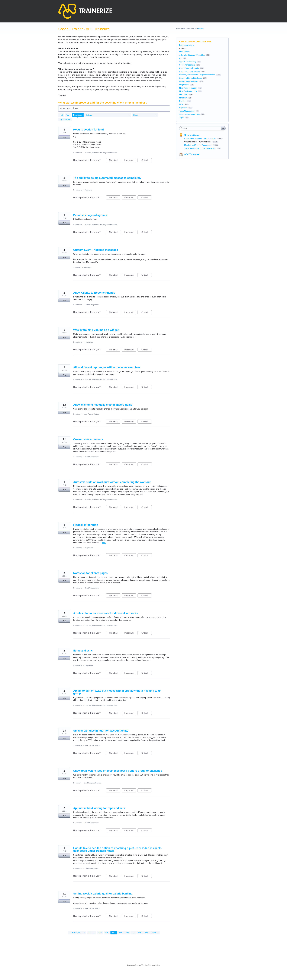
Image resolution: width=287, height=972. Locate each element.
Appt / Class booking (187, 62)
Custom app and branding (189, 71)
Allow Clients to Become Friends (94, 292)
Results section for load (88, 129)
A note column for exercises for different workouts (105, 613)
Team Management (187, 111)
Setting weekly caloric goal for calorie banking (102, 893)
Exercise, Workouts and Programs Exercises (101, 153)
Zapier (181, 118)
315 (139, 932)
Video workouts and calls (189, 114)
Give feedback (191, 135)
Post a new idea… (186, 45)
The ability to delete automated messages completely (107, 177)
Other (181, 104)
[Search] (223, 128)
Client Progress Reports (92, 783)
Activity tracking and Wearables (192, 55)
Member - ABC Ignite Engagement (198, 145)
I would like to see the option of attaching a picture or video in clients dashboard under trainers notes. (117, 849)
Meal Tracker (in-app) (92, 414)
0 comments (77, 153)
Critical (146, 160)
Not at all (114, 160)
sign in (201, 28)
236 (107, 932)
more (104, 543)
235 (100, 932)
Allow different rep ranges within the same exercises (106, 367)
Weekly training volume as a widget (96, 329)
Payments (183, 108)
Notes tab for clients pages (90, 573)
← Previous (75, 932)
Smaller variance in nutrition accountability (100, 730)
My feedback (65, 120)
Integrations (89, 342)
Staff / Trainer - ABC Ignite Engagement (200, 148)
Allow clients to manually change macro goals (102, 404)
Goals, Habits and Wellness (190, 78)
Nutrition (182, 101)
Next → (155, 932)
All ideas (183, 48)
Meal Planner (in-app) (188, 88)
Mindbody (183, 98)
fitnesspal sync (83, 650)
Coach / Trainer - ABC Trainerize (198, 142)
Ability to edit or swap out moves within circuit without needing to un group (117, 692)
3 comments (77, 745)
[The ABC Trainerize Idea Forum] (85, 11)
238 (120, 932)
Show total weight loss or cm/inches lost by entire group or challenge (117, 770)
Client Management (92, 305)
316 (146, 932)
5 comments (77, 908)
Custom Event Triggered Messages (95, 249)
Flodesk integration (85, 524)
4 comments (77, 457)
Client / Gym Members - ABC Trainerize (200, 139)
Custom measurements (88, 439)
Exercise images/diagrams (90, 215)
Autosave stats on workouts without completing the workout (112, 482)
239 (127, 932)
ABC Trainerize (191, 154)
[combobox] (201, 128)
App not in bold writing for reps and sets (99, 808)
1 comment (77, 267)
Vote (64, 137)
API (180, 58)
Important (130, 160)
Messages (88, 190)
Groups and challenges (188, 81)
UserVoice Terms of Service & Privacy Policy (143, 965)
